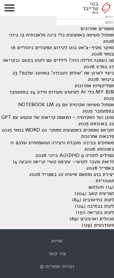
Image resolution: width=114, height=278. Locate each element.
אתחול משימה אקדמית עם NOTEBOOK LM (66, 104)
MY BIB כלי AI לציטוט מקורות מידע (75, 91)
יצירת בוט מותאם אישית (89, 174)
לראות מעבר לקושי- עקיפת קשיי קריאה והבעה (66, 161)
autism (96, 187)
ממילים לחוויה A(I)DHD (87, 155)
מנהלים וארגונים (97, 218)
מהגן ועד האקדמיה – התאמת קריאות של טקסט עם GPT (57, 117)
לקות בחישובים (98, 199)
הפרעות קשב (101, 193)
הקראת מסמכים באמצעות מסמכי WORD (69, 129)
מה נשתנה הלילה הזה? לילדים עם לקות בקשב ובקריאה (58, 60)
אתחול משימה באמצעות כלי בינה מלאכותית (70, 34)
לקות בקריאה (100, 212)
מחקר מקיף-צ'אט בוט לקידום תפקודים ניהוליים (65, 47)
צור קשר (57, 253)
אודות (57, 241)
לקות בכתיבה (100, 206)
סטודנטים (104, 225)
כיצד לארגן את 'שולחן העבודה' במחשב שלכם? (66, 72)
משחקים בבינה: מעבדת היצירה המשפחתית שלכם (65, 142)
